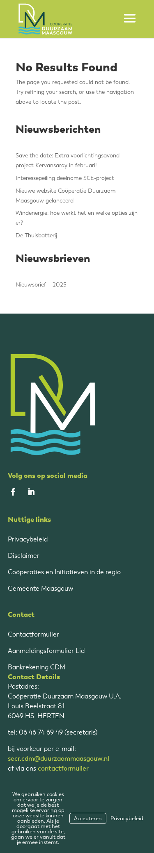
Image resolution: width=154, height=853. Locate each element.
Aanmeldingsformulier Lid (46, 651)
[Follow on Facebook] (13, 492)
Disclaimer (23, 556)
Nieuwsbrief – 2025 (41, 284)
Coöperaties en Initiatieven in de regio (64, 572)
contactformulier (63, 768)
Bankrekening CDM (36, 667)
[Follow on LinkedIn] (31, 492)
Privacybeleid (28, 539)
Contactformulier (33, 634)
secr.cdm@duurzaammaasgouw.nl (58, 758)
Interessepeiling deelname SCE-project (65, 178)
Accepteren (88, 818)
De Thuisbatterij (36, 235)
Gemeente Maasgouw (40, 588)
